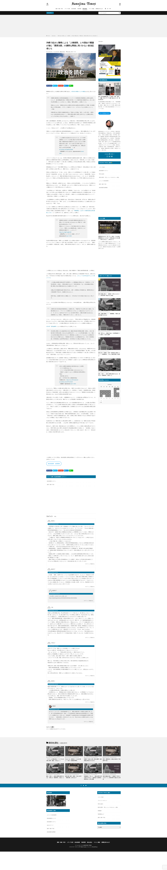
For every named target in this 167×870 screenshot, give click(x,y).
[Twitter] (55, 86)
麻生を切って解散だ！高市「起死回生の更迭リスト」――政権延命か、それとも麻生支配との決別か (109, 354)
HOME (48, 35)
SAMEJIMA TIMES (87, 845)
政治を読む (85, 8)
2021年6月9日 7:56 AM (54, 709)
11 (104, 393)
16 (117, 393)
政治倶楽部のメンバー (51, 818)
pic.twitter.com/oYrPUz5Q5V (66, 381)
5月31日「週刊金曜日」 (51, 326)
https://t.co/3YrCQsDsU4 (72, 379)
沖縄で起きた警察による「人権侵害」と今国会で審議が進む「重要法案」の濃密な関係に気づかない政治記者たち (78, 35)
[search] (119, 13)
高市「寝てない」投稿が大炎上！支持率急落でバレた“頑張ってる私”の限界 (109, 334)
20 (109, 396)
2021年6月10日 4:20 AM (53, 524)
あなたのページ (50, 825)
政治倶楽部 (73, 8)
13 (109, 393)
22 (115, 396)
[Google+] (60, 86)
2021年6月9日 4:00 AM (53, 684)
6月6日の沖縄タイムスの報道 (78, 91)
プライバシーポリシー (102, 800)
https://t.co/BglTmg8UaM (65, 232)
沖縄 (72, 51)
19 (106, 396)
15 (115, 393)
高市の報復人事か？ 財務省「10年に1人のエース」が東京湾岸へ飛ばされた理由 (109, 294)
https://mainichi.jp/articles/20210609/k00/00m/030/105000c (63, 598)
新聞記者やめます (99, 8)
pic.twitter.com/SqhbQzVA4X (66, 149)
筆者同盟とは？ (101, 814)
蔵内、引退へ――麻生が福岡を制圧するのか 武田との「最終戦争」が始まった (109, 374)
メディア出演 (67, 8)
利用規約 (100, 810)
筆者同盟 (79, 8)
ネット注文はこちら (104, 113)
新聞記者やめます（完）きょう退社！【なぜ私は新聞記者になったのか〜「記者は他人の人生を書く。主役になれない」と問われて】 (109, 238)
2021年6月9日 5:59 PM (53, 610)
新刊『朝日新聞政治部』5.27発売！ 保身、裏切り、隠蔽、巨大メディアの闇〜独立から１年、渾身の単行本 (109, 98)
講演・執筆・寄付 (59, 8)
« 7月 (101, 402)
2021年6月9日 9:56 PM (53, 572)
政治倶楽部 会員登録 (54, 463)
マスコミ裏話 (91, 8)
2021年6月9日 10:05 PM (55, 593)
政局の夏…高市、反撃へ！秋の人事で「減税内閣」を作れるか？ (73, 777)
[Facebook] (49, 86)
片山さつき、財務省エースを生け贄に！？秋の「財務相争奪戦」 (73, 759)
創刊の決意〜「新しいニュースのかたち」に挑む (109, 177)
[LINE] (71, 86)
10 (101, 393)
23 (117, 396)
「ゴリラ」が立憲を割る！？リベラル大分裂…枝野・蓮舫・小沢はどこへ (55, 759)
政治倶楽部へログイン (51, 481)
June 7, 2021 (69, 236)
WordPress (95, 846)
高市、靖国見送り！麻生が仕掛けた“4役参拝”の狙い (111, 759)
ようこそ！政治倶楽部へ (104, 180)
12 (106, 393)
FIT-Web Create (82, 846)
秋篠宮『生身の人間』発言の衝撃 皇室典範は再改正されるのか (93, 759)
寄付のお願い (102, 173)
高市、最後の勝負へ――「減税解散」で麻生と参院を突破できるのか (109, 314)
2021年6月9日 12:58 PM (53, 646)
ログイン (58, 728)
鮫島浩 (53, 706)
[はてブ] (66, 86)
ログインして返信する (89, 563)
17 (101, 396)
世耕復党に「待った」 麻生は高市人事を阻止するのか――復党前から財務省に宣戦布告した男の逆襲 (93, 778)
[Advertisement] (83, 25)
